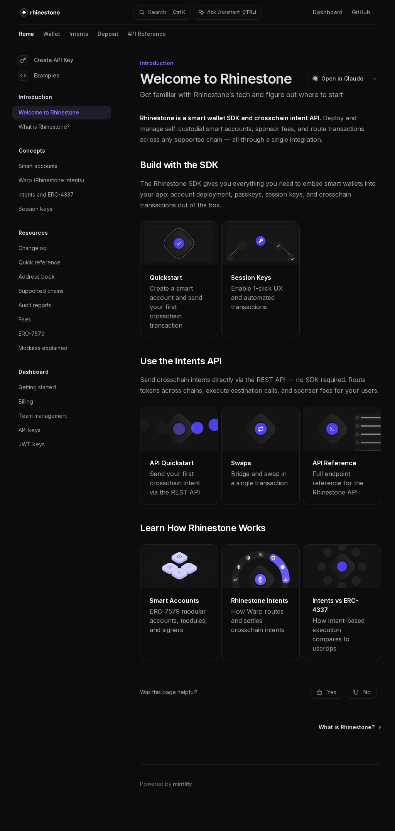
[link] (179, 279)
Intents (78, 33)
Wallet (51, 33)
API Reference (147, 33)
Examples (46, 75)
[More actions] (374, 78)
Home (26, 33)
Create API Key (53, 60)
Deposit (108, 33)
